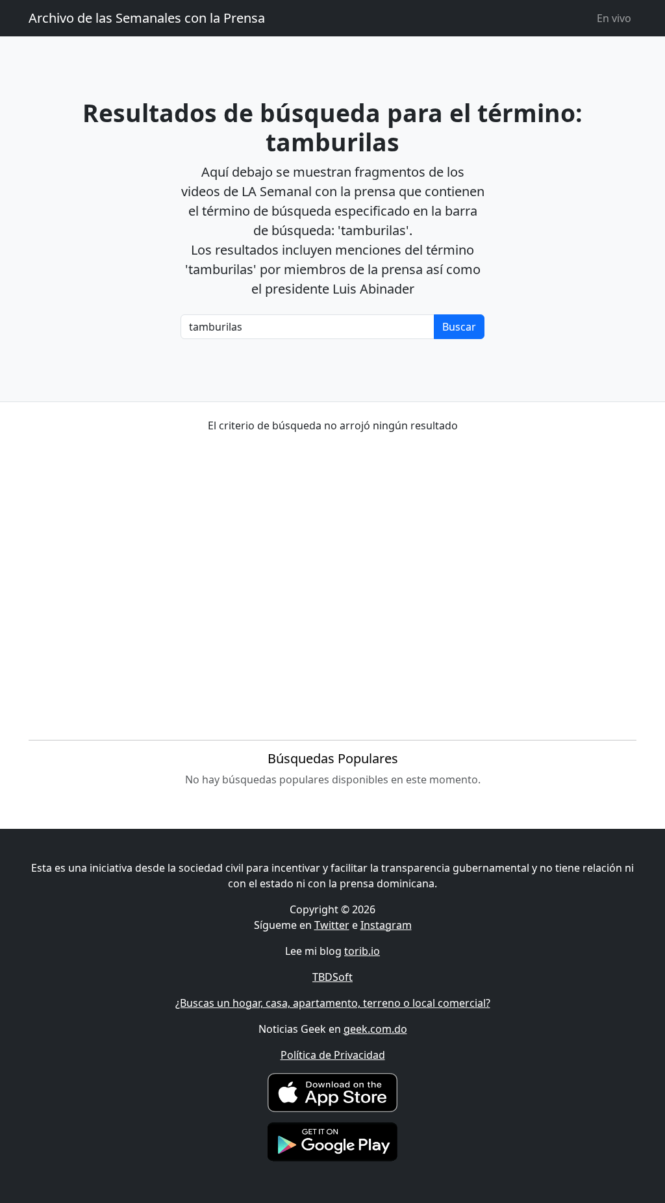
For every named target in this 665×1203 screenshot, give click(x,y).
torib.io (362, 951)
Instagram (386, 925)
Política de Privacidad (333, 1055)
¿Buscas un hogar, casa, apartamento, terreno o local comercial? (332, 1003)
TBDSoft (332, 977)
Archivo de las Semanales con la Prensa (147, 18)
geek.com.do (375, 1029)
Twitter (331, 925)
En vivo (614, 18)
